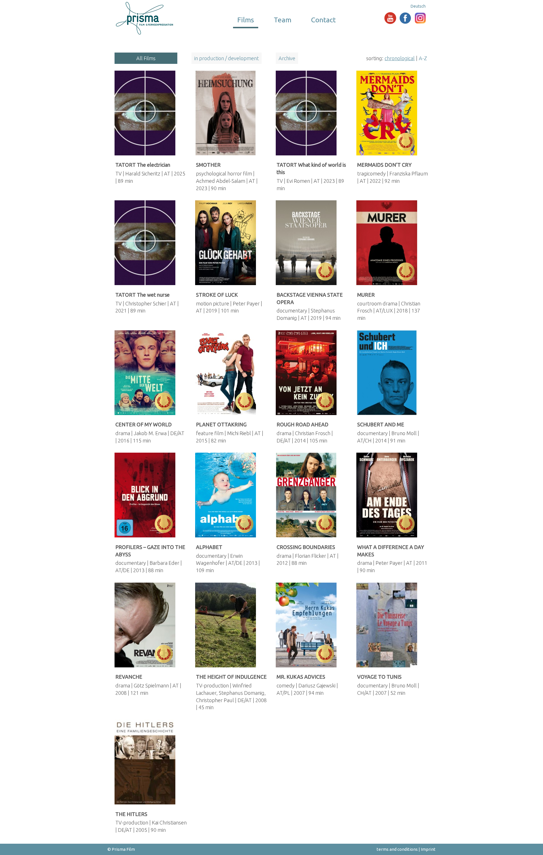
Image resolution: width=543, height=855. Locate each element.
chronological (400, 58)
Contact (323, 20)
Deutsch (418, 6)
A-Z (423, 58)
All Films (146, 58)
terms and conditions (397, 849)
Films (245, 20)
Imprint (428, 849)
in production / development (226, 58)
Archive (287, 58)
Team (282, 20)
